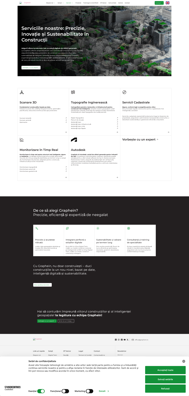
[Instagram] (119, 340)
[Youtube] (125, 340)
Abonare (120, 355)
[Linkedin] (116, 340)
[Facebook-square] (122, 340)
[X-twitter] (128, 340)
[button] (51, 3)
